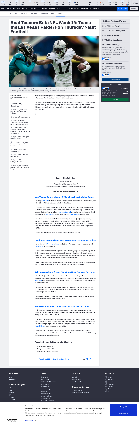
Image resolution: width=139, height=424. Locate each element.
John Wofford (49, 214)
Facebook (111, 384)
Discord (110, 386)
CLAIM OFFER (122, 8)
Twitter (110, 377)
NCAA (3, 4)
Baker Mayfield (75, 214)
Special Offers (76, 379)
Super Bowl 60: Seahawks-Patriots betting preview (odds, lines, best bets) (19, 167)
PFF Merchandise (77, 382)
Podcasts (111, 389)
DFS (52, 14)
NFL (3, 1)
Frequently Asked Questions (80, 392)
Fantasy (24, 14)
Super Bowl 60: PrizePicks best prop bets (19, 155)
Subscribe (75, 377)
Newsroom (12, 379)
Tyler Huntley (39, 246)
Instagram (111, 379)
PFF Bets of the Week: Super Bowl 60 (18, 150)
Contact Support (77, 390)
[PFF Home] (2, 9)
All (10, 14)
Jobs (10, 377)
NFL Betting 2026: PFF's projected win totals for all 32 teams (19, 111)
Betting (61, 14)
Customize (122, 413)
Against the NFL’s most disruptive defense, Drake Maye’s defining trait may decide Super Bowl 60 (20, 130)
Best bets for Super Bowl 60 (21, 117)
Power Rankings (45, 389)
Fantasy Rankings (46, 396)
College (34, 14)
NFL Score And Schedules (48, 382)
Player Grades (45, 384)
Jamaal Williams (40, 326)
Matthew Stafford (65, 212)
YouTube (111, 382)
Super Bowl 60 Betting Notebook (16, 161)
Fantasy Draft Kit (46, 393)
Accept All (123, 407)
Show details (29, 420)
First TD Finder (45, 379)
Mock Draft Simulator (47, 401)
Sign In (133, 8)
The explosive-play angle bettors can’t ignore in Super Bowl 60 (19, 144)
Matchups (44, 391)
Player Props (44, 377)
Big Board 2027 (45, 398)
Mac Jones (38, 280)
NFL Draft (44, 14)
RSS (109, 391)
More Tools (115, 79)
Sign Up (115, 99)
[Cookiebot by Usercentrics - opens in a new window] (12, 420)
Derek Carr (45, 200)
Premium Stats (45, 386)
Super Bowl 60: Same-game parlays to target (20, 137)
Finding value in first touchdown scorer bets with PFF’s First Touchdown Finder (19, 122)
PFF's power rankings (51, 244)
